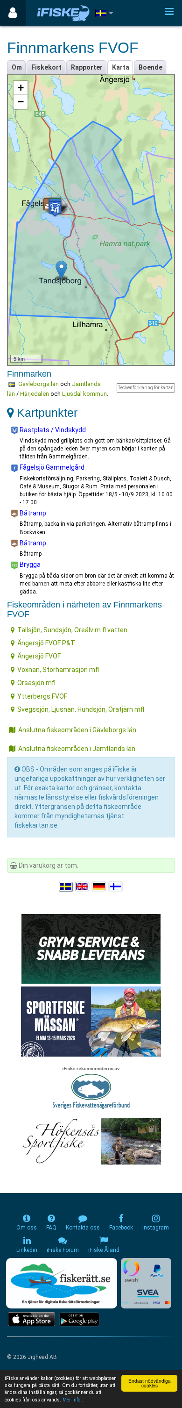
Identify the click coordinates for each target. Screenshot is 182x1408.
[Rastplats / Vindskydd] (55, 208)
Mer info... (73, 1399)
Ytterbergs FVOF (42, 696)
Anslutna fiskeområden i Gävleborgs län (77, 730)
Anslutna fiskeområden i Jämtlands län (76, 748)
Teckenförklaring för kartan (146, 387)
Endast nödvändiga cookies (149, 1383)
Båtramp (32, 513)
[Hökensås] (91, 1140)
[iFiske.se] (63, 13)
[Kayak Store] (91, 948)
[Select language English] (82, 886)
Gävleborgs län (38, 383)
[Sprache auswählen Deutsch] (99, 886)
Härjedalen (34, 393)
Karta (120, 67)
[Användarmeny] (13, 13)
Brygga (29, 564)
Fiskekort (46, 67)
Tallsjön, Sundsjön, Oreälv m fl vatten (72, 630)
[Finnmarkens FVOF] (61, 269)
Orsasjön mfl (36, 682)
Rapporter (87, 67)
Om (17, 67)
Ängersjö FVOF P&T (46, 643)
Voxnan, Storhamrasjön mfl (58, 669)
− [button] (21, 101)
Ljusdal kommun (84, 393)
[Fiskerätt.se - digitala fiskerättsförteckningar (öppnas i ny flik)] (61, 1283)
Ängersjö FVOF (39, 656)
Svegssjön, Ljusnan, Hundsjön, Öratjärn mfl (80, 709)
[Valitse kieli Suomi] (116, 886)
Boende (150, 67)
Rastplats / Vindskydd (52, 430)
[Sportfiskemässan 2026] (91, 1021)
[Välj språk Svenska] (66, 886)
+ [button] (21, 87)
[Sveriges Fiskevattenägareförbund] (91, 1086)
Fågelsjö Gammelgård (51, 467)
